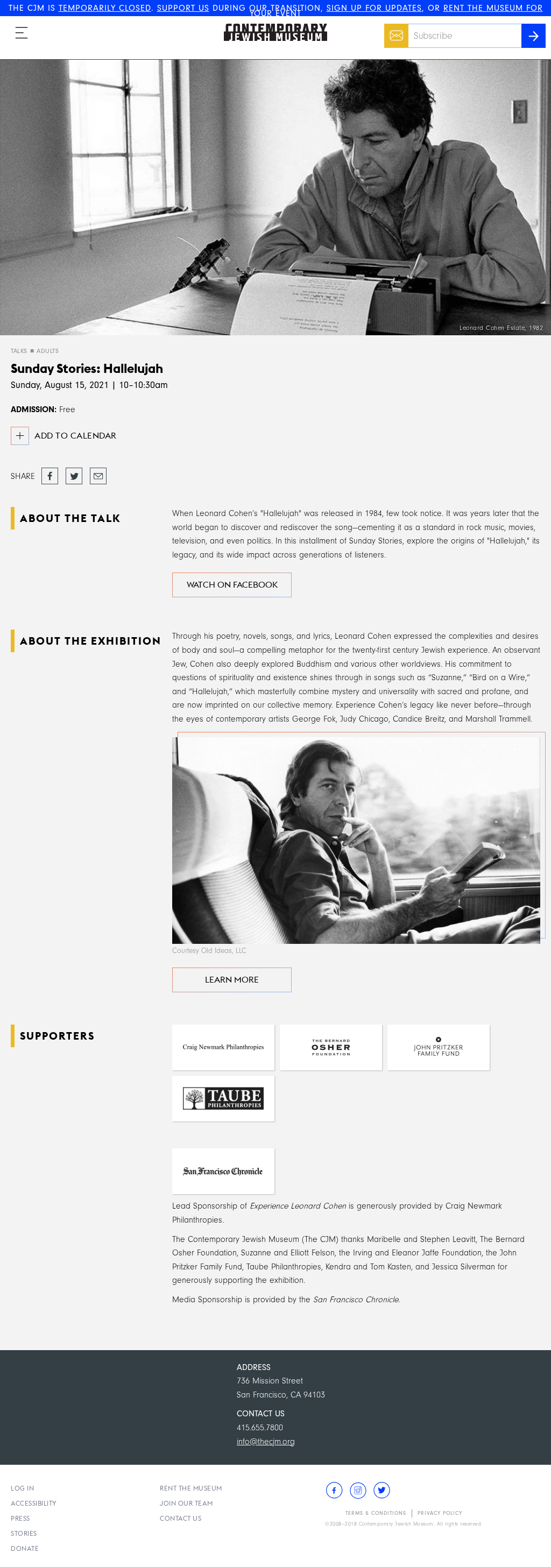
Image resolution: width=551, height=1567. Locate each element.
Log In (22, 1488)
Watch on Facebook (232, 585)
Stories (24, 1533)
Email (393, 30)
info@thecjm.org (266, 1441)
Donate (25, 1548)
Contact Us (180, 1518)
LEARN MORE (232, 980)
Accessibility (34, 1503)
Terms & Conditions (375, 1513)
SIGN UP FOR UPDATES (374, 8)
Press (20, 1518)
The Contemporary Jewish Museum (270, 23)
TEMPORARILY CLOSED (105, 8)
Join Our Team (186, 1503)
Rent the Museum (191, 1488)
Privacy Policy (440, 1513)
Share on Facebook (49, 476)
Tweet (74, 473)
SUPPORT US (183, 8)
